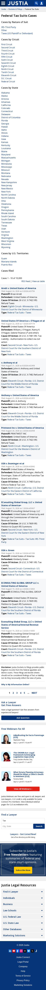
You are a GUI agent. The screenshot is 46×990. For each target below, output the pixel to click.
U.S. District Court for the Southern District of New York (21, 348)
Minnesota (6, 163)
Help (23, 971)
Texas (4, 225)
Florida (4, 120)
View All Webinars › (23, 789)
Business (8, 904)
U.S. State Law (11, 922)
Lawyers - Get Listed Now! (23, 834)
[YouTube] (13, 950)
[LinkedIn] (10, 950)
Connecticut (7, 111)
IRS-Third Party (8, 27)
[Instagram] (21, 950)
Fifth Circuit (6, 56)
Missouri (5, 170)
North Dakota (8, 197)
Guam (4, 258)
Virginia (5, 234)
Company (23, 966)
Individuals (9, 897)
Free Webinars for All (13, 729)
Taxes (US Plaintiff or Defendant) (17, 33)
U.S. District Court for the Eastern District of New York (22, 532)
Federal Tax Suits (15, 312)
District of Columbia (10, 117)
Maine (4, 151)
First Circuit (6, 44)
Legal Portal (23, 962)
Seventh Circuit (8, 63)
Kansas (4, 142)
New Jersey (6, 185)
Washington (7, 238)
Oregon (5, 207)
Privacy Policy (23, 980)
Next (34, 692)
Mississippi (6, 166)
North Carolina (8, 194)
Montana (5, 173)
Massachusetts (8, 157)
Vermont (5, 231)
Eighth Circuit (7, 66)
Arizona (5, 98)
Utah (3, 228)
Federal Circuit (8, 81)
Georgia (5, 123)
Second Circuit (8, 47)
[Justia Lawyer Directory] (36, 950)
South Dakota (8, 219)
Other (4, 30)
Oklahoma (6, 204)
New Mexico (7, 188)
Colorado (5, 108)
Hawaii (4, 126)
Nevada (5, 179)
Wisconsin (6, 244)
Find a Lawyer (9, 814)
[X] (32, 950)
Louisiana (6, 148)
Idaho (4, 129)
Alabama (5, 92)
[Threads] (24, 950)
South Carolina (8, 216)
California (6, 105)
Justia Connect (23, 957)
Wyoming (5, 247)
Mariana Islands (9, 261)
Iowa (3, 139)
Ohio (3, 200)
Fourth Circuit (7, 53)
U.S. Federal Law (12, 916)
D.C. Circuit (6, 78)
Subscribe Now (23, 870)
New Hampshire (9, 182)
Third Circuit (7, 50)
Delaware (5, 114)
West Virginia (7, 241)
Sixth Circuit (7, 59)
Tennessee (6, 222)
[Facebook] (17, 950)
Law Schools (9, 910)
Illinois (4, 132)
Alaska (4, 95)
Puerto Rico (6, 264)
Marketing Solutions (14, 935)
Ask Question (23, 717)
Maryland (5, 154)
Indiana (4, 136)
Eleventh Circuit (8, 75)
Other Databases (12, 929)
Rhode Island (7, 213)
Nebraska (6, 176)
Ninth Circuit (7, 69)
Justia (26, 945)
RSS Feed (25, 281)
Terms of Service (23, 976)
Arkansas (5, 102)
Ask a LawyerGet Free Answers (11, 704)
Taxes (28, 312)
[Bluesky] (28, 950)
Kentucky (5, 145)
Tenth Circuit (7, 72)
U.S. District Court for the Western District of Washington (20, 449)
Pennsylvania (7, 210)
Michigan (5, 160)
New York (6, 191)
